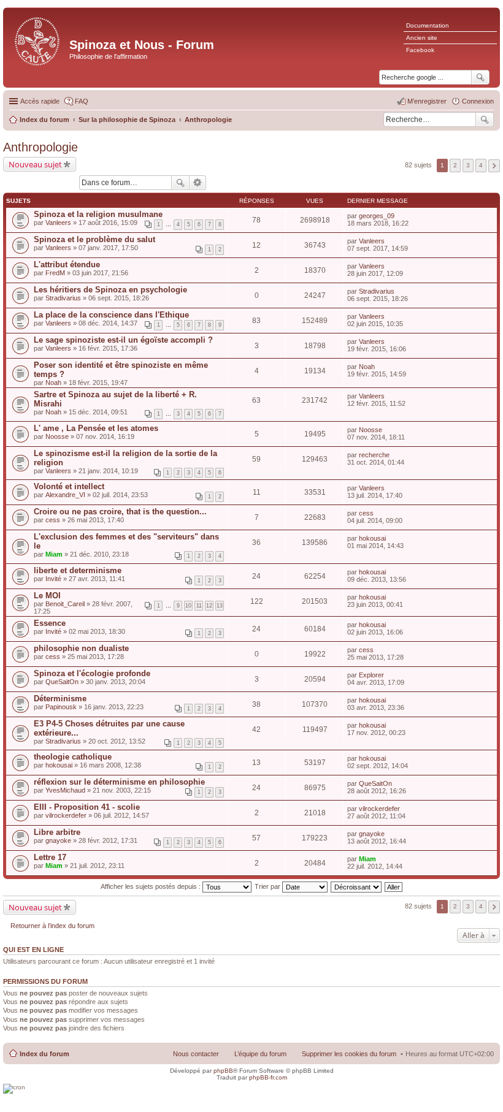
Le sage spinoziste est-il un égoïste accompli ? (123, 340)
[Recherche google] (480, 77)
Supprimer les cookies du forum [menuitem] (349, 1053)
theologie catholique (73, 756)
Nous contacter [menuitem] (196, 1053)
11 (199, 606)
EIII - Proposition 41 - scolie (87, 807)
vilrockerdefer (65, 815)
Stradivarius (63, 298)
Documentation (427, 25)
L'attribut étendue (67, 264)
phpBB (223, 1070)
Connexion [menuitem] (478, 101)
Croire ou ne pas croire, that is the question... (120, 511)
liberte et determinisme (77, 570)
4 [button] (481, 165)
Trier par (268, 886)
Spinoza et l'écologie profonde (92, 673)
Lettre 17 (50, 857)
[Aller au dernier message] (399, 215)
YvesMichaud (65, 790)
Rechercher (484, 119)
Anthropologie (40, 147)
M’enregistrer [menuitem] (427, 101)
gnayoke (58, 840)
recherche (374, 455)
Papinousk (61, 706)
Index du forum (44, 1053)
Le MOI (47, 595)
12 (209, 606)
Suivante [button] (494, 165)
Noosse (57, 436)
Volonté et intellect (69, 486)
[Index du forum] (37, 40)
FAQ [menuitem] (81, 101)
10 (188, 606)
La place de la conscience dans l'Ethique (111, 314)
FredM (55, 272)
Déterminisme (60, 698)
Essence (50, 623)
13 (220, 606)
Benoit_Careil (65, 603)
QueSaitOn (62, 681)
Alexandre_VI (65, 494)
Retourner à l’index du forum (52, 925)
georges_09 (376, 215)
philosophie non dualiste (81, 648)
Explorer (371, 675)
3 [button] (468, 165)
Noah (53, 382)
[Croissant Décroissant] (357, 886)
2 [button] (455, 165)
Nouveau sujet (35, 164)
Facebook (420, 50)
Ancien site (421, 37)
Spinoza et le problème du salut (94, 239)
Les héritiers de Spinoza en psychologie (110, 289)
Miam (54, 554)
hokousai (372, 538)
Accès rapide (40, 101)
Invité (53, 578)
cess (52, 520)
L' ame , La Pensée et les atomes (96, 428)
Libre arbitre (57, 832)
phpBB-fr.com (268, 1077)
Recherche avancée (198, 182)
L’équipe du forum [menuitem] (260, 1053)
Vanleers (58, 222)
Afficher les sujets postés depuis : (151, 886)
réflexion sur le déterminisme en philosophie (119, 781)
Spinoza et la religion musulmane (98, 214)
